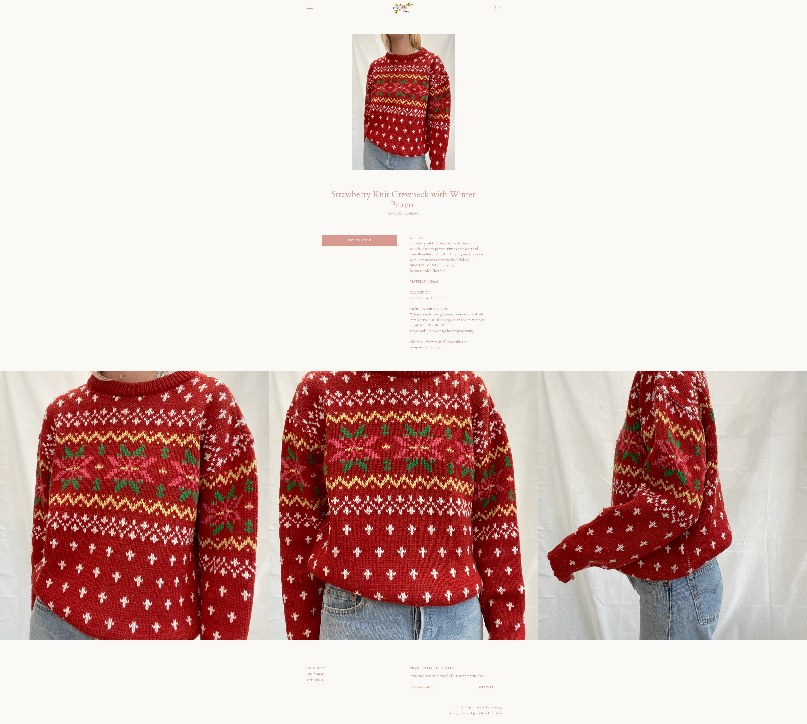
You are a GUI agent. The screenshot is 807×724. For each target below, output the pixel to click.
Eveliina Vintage (492, 708)
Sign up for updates (432, 668)
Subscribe (487, 687)
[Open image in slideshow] (403, 102)
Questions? (316, 668)
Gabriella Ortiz (493, 713)
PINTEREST (315, 680)
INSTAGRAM (316, 674)
